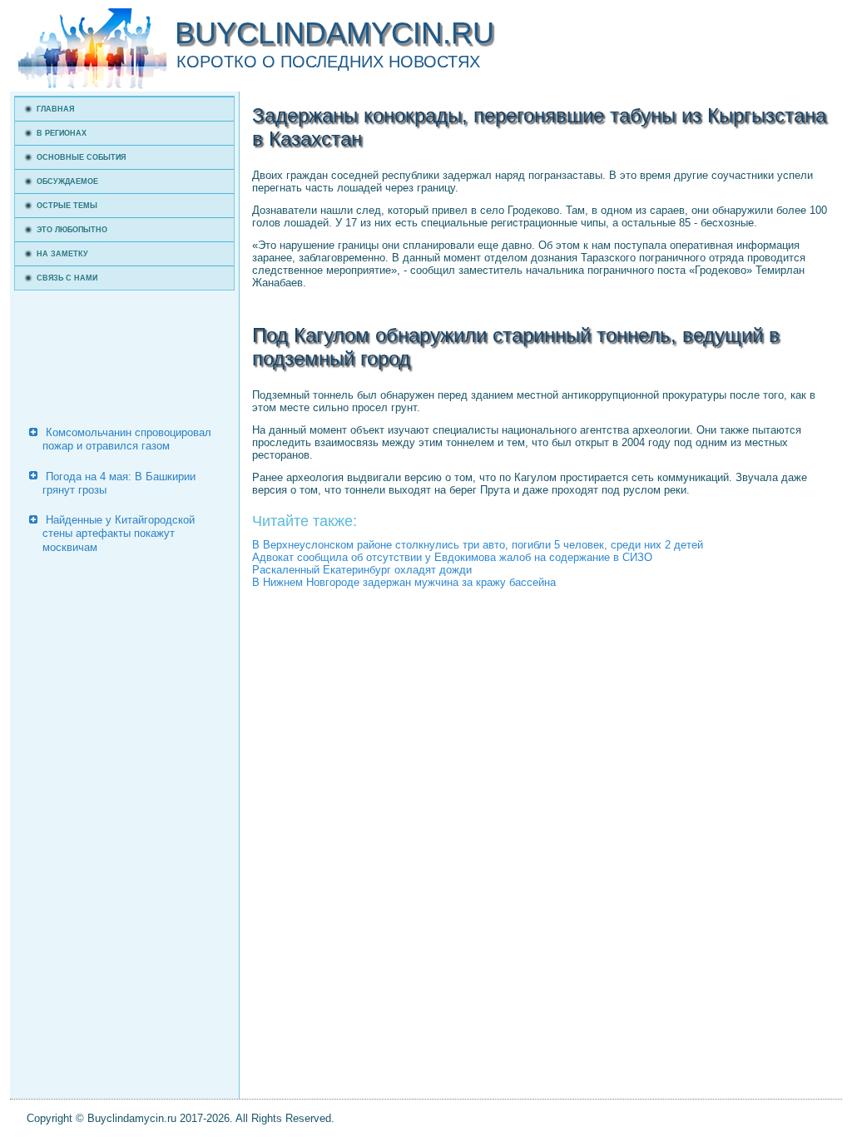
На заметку (62, 254)
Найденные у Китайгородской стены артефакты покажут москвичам (118, 534)
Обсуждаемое (67, 181)
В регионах (62, 133)
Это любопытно (72, 230)
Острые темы (67, 205)
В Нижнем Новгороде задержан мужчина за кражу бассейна (404, 582)
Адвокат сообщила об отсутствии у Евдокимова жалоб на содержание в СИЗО (452, 557)
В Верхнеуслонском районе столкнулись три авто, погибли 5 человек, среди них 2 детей (477, 545)
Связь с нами (67, 278)
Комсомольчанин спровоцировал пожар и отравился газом (126, 439)
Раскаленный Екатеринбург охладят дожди (362, 570)
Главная (55, 109)
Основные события (81, 157)
